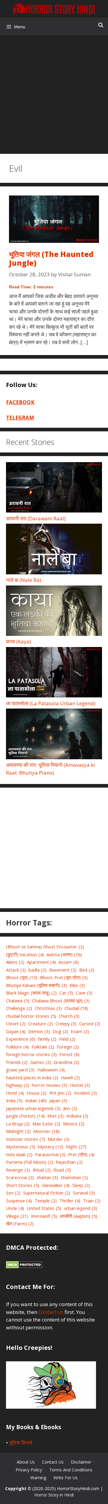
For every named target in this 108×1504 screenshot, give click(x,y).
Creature (40, 1023)
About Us (26, 1462)
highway (17, 1085)
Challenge (19, 1008)
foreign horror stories (31, 1054)
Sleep (81, 1185)
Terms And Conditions (70, 1470)
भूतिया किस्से (20, 1442)
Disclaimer (81, 1462)
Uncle (15, 1208)
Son (13, 1193)
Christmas (48, 1008)
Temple (45, 1201)
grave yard (20, 1070)
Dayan (16, 1031)
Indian (35, 1100)
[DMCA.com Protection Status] (24, 1266)
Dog (60, 1031)
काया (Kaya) (18, 641)
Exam (80, 1031)
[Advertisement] (54, 93)
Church (69, 1016)
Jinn (70, 1108)
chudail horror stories (31, 1016)
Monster (46, 1131)
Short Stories (22, 1185)
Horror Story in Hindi (54, 1495)
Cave (84, 993)
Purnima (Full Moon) (29, 1162)
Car (66, 993)
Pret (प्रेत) (81, 1154)
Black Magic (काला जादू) (31, 993)
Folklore (17, 1047)
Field (67, 1039)
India (14, 1100)
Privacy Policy (29, 1470)
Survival (84, 1193)
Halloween (51, 1070)
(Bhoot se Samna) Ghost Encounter (45, 947)
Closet (16, 1023)
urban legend (80, 1208)
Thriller (69, 1201)
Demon (39, 1031)
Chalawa (17, 1001)
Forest (69, 1054)
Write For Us (65, 1477)
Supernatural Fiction (46, 1193)
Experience (20, 1039)
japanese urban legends (33, 1108)
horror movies (49, 1085)
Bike (77, 985)
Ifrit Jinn (60, 1093)
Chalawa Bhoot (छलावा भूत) (61, 1001)
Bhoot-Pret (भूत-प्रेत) (64, 977)
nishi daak (19, 1154)
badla (37, 970)
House (36, 1093)
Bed (86, 970)
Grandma (66, 1062)
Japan (58, 1100)
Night (76, 1147)
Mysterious (20, 1147)
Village (17, 1216)
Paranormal (50, 1154)
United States (44, 1208)
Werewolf (44, 1216)
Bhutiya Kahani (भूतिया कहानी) (36, 985)
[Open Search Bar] (100, 25)
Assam (68, 962)
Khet (55, 1116)
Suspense (19, 1201)
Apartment (41, 962)
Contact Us (53, 1462)
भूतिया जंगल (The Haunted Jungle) (51, 258)
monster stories (25, 1139)
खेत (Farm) (20, 1223)
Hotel (15, 1093)
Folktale (43, 1047)
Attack (16, 970)
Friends (17, 1062)
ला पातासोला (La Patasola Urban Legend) (50, 703)
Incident (85, 1093)
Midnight (18, 1131)
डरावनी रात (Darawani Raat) (36, 518)
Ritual (42, 1170)
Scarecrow (20, 1177)
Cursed (89, 1023)
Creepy (66, 1023)
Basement (62, 970)
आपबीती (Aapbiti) (78, 1216)
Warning (38, 1477)
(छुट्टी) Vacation (25, 954)
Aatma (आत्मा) (64, 954)
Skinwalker (56, 1185)
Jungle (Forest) (25, 1116)
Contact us (50, 1312)
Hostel (80, 1085)
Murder (59, 1139)
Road (62, 1170)
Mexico (73, 1124)
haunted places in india (32, 1077)
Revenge (18, 1170)
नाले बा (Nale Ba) (23, 579)
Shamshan (74, 1177)
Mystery (50, 1147)
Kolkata (77, 1116)
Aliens (15, 962)
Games (40, 1062)
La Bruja (18, 1124)
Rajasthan (69, 1162)
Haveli (70, 1077)
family (47, 1039)
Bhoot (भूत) (21, 977)
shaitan (47, 1177)
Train (91, 1201)
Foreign (68, 1047)
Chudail (76, 1008)
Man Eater (46, 1124)
